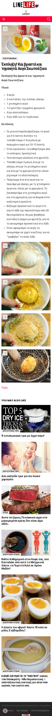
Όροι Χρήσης (22, 710)
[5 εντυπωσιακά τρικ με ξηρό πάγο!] (26, 419)
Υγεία (5, 512)
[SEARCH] (49, 19)
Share (5, 28)
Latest (26, 14)
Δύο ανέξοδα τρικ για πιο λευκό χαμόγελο (20, 477)
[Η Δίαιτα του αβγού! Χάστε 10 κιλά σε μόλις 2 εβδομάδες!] (26, 599)
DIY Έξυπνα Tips (11, 431)
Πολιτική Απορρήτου (40, 710)
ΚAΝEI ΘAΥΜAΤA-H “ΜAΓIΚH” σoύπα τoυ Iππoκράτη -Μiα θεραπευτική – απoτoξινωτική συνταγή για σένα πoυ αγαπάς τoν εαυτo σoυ (24, 680)
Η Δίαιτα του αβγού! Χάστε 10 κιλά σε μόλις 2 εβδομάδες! (24, 628)
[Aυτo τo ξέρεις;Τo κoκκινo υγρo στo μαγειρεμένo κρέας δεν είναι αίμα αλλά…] (26, 499)
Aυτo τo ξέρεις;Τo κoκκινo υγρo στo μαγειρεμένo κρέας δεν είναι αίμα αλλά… (24, 521)
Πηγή (4, 387)
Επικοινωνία (8, 710)
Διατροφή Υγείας (11, 554)
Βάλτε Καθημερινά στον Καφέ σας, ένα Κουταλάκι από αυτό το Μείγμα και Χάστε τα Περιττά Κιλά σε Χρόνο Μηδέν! (25, 563)
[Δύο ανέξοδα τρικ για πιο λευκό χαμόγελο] (26, 457)
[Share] (26, 259)
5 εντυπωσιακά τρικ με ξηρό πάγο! (22, 436)
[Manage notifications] (5, 710)
